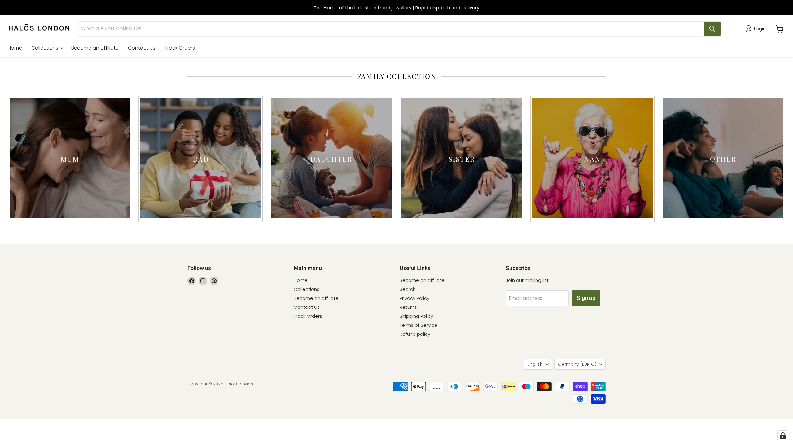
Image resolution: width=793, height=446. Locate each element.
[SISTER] (461, 216)
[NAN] (592, 216)
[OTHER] (723, 216)
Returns (408, 307)
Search (408, 289)
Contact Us (141, 47)
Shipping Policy (416, 316)
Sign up (586, 298)
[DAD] (200, 216)
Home (15, 47)
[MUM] (70, 216)
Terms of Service (418, 325)
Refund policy (415, 334)
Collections (45, 47)
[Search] (712, 29)
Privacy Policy (414, 298)
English (535, 364)
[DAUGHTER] (331, 216)
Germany (577, 364)
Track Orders (179, 47)
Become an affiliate (95, 47)
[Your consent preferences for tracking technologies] (783, 436)
